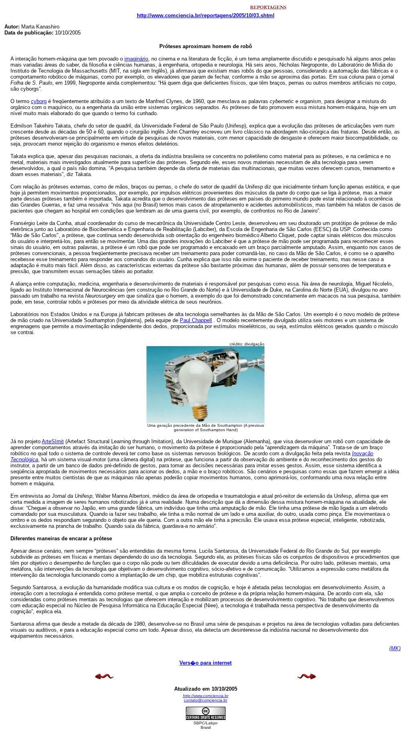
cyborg (39, 101)
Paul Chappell (196, 320)
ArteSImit (53, 441)
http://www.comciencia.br (205, 695)
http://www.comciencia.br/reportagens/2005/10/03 (198, 15)
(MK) (395, 648)
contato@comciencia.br (205, 700)
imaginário (136, 59)
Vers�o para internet (205, 663)
